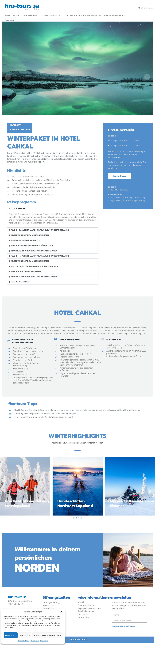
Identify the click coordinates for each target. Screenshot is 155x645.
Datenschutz (35, 641)
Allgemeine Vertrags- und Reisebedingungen (89, 609)
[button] (61, 612)
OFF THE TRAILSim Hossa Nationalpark (130, 503)
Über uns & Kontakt (87, 605)
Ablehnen (25, 635)
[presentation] (73, 518)
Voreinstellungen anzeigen (47, 635)
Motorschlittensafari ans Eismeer (79, 503)
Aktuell (81, 602)
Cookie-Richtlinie (23, 641)
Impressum (44, 641)
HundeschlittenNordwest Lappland (22, 503)
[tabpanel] (77, 486)
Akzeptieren (10, 635)
